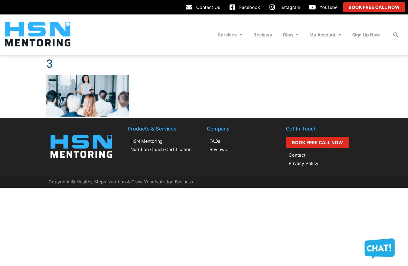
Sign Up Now (366, 35)
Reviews (262, 35)
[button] (395, 34)
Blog (288, 35)
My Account (322, 35)
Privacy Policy (303, 163)
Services (227, 35)
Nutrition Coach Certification (161, 149)
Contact (297, 155)
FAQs (215, 141)
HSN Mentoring (146, 141)
